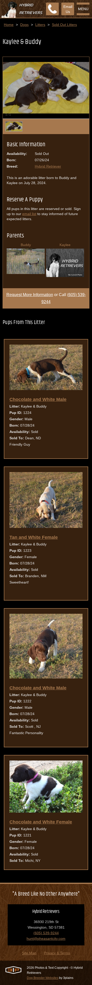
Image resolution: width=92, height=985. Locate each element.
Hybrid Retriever (48, 166)
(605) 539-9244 (46, 933)
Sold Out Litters (64, 25)
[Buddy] (26, 272)
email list (29, 214)
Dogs (24, 25)
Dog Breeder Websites (42, 978)
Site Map (29, 953)
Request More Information (29, 295)
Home (9, 25)
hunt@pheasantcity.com (46, 938)
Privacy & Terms (57, 953)
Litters (40, 25)
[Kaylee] (65, 275)
